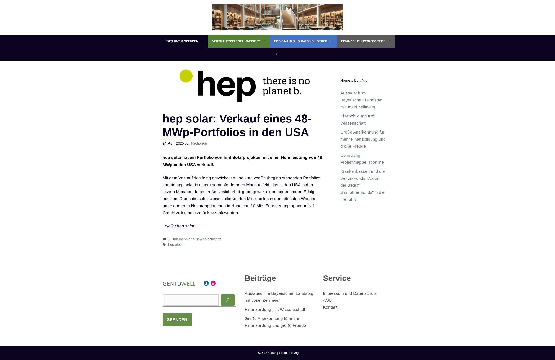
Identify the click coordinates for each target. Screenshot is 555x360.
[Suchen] (228, 300)
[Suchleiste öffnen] (277, 54)
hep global (176, 244)
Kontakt (330, 307)
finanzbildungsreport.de (363, 41)
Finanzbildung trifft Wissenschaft (275, 309)
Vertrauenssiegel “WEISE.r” (236, 41)
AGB (327, 300)
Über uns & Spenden (181, 41)
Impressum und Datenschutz (350, 293)
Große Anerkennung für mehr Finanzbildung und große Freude (363, 139)
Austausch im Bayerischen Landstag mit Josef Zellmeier (361, 100)
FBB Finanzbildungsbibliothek (300, 41)
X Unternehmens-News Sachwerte (195, 239)
